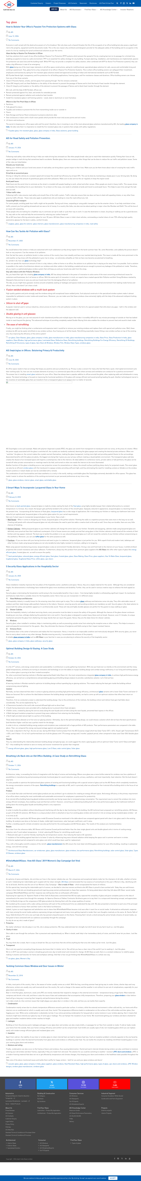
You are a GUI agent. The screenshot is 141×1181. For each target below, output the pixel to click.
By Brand (40, 1098)
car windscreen (39, 850)
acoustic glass (13, 1064)
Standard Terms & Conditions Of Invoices (18, 1135)
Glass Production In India (118, 338)
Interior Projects (106, 1113)
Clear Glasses (21, 338)
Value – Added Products (13, 1104)
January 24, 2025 (14, 576)
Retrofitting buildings (75, 340)
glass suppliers (98, 556)
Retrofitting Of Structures (15, 343)
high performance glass (33, 340)
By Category (41, 1096)
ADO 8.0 (54, 9)
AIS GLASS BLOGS (75, 1116)
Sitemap (8, 1127)
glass (36, 131)
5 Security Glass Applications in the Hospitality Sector (32, 566)
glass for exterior (26, 224)
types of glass (30, 343)
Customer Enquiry (37, 3)
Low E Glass (51, 748)
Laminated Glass (49, 340)
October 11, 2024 (14, 765)
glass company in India (47, 131)
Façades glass (13, 131)
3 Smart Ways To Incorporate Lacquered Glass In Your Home (35, 487)
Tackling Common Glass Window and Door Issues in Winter (35, 966)
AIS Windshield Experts (76, 1104)
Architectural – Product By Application (49, 1113)
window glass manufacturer (22, 1066)
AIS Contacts (72, 3)
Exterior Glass (11, 1145)
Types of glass (75, 1143)
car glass (11, 338)
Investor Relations (127, 9)
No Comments (14, 40)
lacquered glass (57, 511)
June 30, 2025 (13, 360)
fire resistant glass (26, 131)
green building (73, 131)
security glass (47, 641)
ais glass (11, 958)
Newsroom (83, 3)
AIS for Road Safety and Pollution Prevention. (28, 138)
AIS (12, 32)
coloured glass (28, 556)
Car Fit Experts (43, 1150)
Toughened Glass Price (27, 559)
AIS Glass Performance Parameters (80, 1113)
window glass (28, 468)
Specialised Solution (13, 1148)
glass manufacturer (58, 850)
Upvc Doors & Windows (44, 343)
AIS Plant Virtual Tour (106, 3)
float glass (77, 506)
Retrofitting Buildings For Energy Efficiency (100, 340)
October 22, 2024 (14, 658)
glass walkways (36, 641)
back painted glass (23, 506)
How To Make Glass (112, 556)
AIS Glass (64, 882)
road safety (94, 224)
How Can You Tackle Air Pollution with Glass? (28, 231)
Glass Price (104, 338)
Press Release (10, 1110)
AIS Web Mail (10, 1130)
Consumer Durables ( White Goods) (112, 1096)
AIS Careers (9, 1113)
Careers (48, 3)
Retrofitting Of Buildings (125, 340)
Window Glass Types (71, 343)
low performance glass (85, 850)
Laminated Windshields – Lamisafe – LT (18, 1101)
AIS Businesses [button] (75, 9)
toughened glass (12, 559)
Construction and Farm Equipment (112, 1098)
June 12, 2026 (13, 36)
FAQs (71, 1119)
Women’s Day (25, 958)
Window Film (58, 343)
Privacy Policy (10, 1124)
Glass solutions (61, 131)
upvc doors (49, 559)
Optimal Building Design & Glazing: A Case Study (30, 648)
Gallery (71, 1121)
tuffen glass (40, 559)
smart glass (31, 374)
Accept (113, 1178)
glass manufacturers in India (59, 338)
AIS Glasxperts (74, 1098)
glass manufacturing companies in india (74, 224)
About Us (63, 9)
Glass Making (78, 556)
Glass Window (19, 340)
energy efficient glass (42, 556)
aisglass (11, 224)
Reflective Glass (61, 340)
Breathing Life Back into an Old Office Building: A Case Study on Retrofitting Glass (46, 755)
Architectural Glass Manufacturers (20, 850)
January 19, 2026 (14, 148)
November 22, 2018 (15, 975)
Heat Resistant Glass (72, 1064)
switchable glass (50, 480)
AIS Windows (73, 1096)
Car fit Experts (73, 1101)
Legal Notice (9, 1121)
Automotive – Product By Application (48, 1110)
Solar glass (75, 748)
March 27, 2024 (14, 870)
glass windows (18, 480)
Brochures (93, 3)
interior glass (29, 480)
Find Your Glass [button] (90, 9)
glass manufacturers (51, 224)
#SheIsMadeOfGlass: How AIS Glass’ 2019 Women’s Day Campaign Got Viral (43, 860)
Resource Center (74, 1110)
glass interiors (38, 224)
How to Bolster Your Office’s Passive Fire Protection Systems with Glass (41, 26)
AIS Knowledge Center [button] (108, 9)
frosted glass (63, 556)
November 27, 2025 (15, 241)
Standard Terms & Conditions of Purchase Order (20, 1132)
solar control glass (64, 748)
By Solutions (41, 1101)
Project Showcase (60, 3)
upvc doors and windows (118, 1064)
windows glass (85, 343)
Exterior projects (106, 1110)
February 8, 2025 (14, 497)
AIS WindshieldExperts (46, 1148)
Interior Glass (11, 1143)
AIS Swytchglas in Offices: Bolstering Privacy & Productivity (35, 350)
